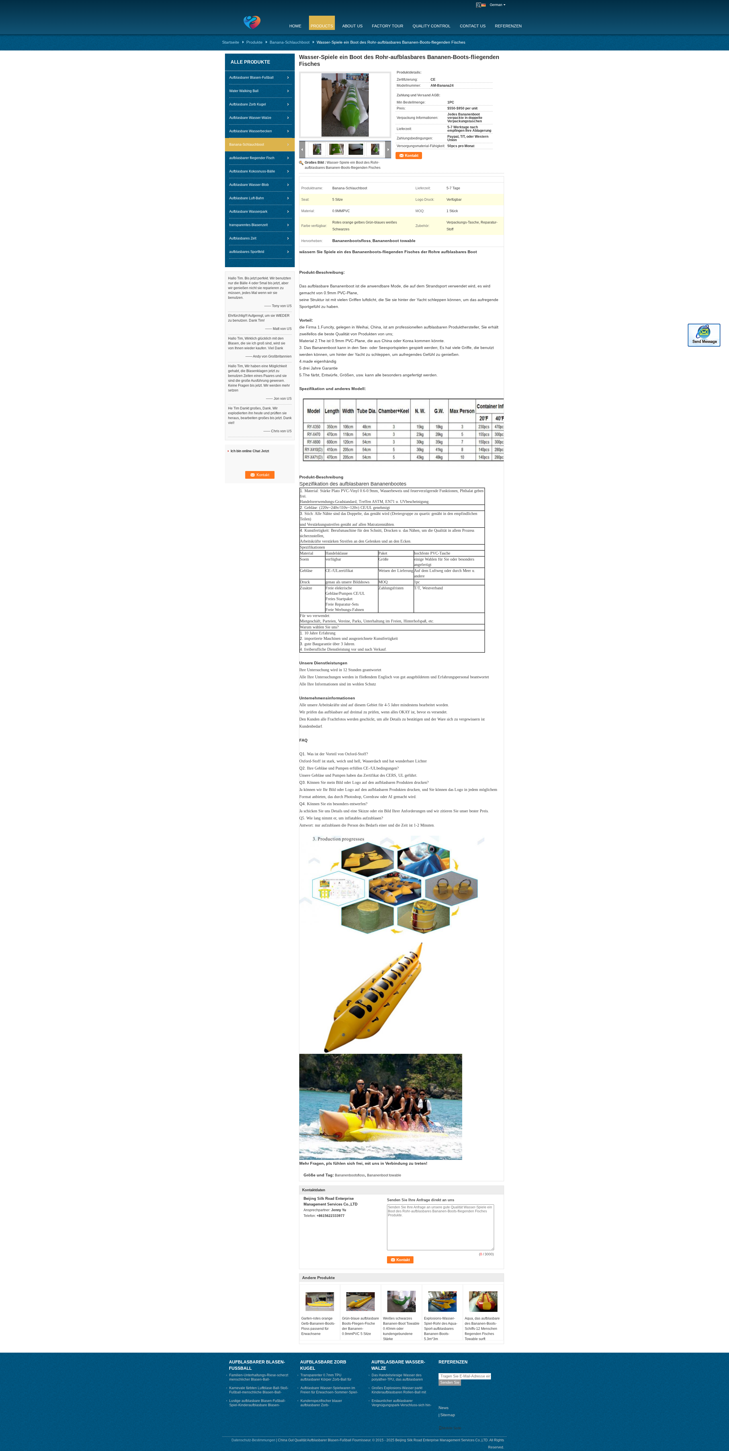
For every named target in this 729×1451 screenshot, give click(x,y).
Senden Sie (449, 1382)
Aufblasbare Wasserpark (248, 212)
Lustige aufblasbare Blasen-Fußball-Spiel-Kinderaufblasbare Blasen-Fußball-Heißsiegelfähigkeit (257, 1405)
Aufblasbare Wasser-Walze (250, 118)
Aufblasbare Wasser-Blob (249, 185)
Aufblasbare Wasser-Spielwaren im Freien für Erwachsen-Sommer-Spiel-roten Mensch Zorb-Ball (329, 1392)
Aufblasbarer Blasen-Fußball (251, 78)
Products (322, 26)
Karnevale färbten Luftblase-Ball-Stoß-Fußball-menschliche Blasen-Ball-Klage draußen (258, 1392)
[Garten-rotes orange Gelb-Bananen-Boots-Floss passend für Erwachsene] (320, 1301)
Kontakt (411, 155)
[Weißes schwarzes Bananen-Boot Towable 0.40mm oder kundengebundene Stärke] (401, 1301)
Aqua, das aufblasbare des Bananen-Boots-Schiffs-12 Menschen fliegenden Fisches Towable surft (482, 1328)
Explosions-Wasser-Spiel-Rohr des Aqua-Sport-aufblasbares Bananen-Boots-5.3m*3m (440, 1328)
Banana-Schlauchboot (290, 42)
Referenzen (508, 26)
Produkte (254, 42)
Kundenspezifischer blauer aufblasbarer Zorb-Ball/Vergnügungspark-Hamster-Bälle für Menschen (329, 1407)
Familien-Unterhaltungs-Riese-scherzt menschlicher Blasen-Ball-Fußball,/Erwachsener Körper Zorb (258, 1379)
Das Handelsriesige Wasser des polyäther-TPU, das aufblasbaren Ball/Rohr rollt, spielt (397, 1379)
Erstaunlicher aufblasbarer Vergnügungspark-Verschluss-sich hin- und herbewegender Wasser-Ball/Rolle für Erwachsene (402, 1407)
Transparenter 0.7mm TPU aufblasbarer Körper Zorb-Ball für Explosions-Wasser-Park (325, 1379)
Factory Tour (387, 26)
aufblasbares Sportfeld (246, 252)
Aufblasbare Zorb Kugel (247, 104)
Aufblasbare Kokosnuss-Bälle (252, 171)
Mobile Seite (451, 1428)
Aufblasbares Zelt (242, 238)
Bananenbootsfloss (350, 1175)
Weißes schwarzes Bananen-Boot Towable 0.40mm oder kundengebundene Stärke (401, 1328)
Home (295, 26)
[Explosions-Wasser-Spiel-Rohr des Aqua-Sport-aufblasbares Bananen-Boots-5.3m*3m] (442, 1301)
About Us (352, 26)
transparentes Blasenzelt (248, 225)
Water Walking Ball (244, 91)
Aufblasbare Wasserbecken (250, 131)
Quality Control (431, 26)
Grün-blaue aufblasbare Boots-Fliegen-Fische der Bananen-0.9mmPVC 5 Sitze (360, 1326)
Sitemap (447, 1415)
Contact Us (473, 26)
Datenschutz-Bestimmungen (253, 1440)
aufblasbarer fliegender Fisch (252, 158)
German (496, 5)
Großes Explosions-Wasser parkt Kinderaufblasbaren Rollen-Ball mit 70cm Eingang (399, 1392)
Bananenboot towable (384, 1175)
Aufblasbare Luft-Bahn (246, 198)
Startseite (230, 42)
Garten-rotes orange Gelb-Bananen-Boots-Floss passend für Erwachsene (318, 1326)
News (444, 1407)
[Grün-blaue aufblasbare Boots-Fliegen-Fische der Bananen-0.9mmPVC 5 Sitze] (360, 1301)
